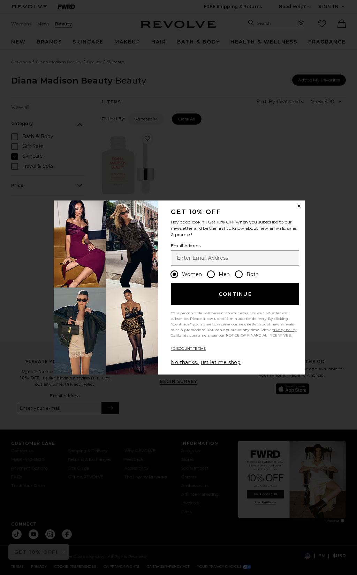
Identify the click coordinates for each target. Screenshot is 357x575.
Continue (235, 294)
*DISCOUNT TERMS (188, 348)
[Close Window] (299, 206)
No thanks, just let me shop (206, 362)
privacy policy (284, 330)
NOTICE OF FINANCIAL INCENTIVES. (258, 335)
